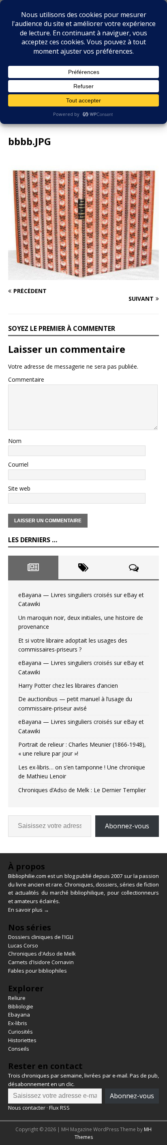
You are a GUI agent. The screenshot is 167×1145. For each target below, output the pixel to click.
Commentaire (26, 379)
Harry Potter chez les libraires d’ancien (68, 685)
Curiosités (20, 1031)
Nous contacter (26, 1107)
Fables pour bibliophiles (37, 970)
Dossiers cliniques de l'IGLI (40, 937)
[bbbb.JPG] (83, 275)
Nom (14, 441)
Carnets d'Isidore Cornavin (41, 962)
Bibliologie (20, 1006)
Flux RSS (59, 1107)
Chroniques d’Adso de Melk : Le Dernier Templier (82, 790)
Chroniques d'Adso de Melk (42, 953)
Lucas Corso (23, 945)
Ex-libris (17, 1023)
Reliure (17, 998)
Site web (19, 488)
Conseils (18, 1048)
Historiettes (22, 1040)
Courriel (18, 464)
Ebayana (19, 1014)
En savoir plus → (28, 909)
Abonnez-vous (127, 825)
